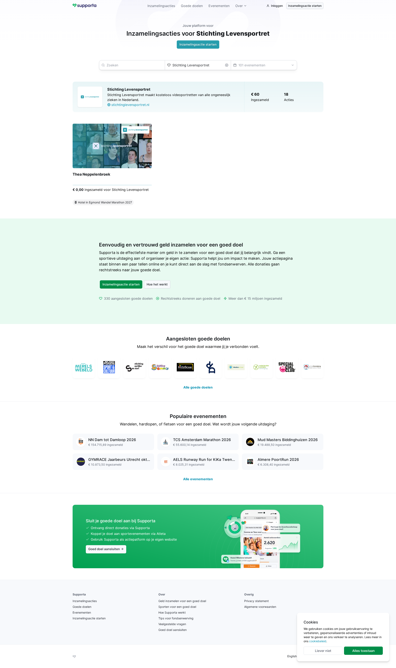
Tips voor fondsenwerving (175, 618)
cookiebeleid (317, 641)
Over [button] (239, 6)
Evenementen (219, 6)
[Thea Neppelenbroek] (112, 165)
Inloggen (277, 5)
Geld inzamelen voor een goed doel (182, 601)
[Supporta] (74, 656)
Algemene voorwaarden (260, 606)
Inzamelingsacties (161, 6)
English (292, 656)
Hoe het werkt (157, 284)
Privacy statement (256, 601)
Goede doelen (192, 6)
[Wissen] (226, 65)
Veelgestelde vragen (172, 624)
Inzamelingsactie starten (305, 5)
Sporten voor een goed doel (177, 606)
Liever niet (323, 651)
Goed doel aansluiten (104, 549)
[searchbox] (132, 65)
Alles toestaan (363, 651)
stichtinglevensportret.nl (130, 105)
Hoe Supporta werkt (172, 612)
